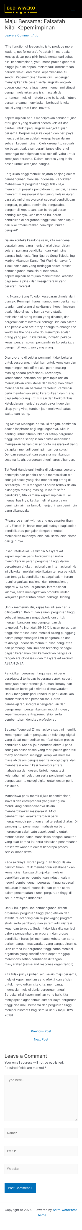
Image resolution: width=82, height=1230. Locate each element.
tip (36, 35)
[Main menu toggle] (73, 9)
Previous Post (41, 1031)
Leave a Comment (18, 35)
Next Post (41, 1039)
